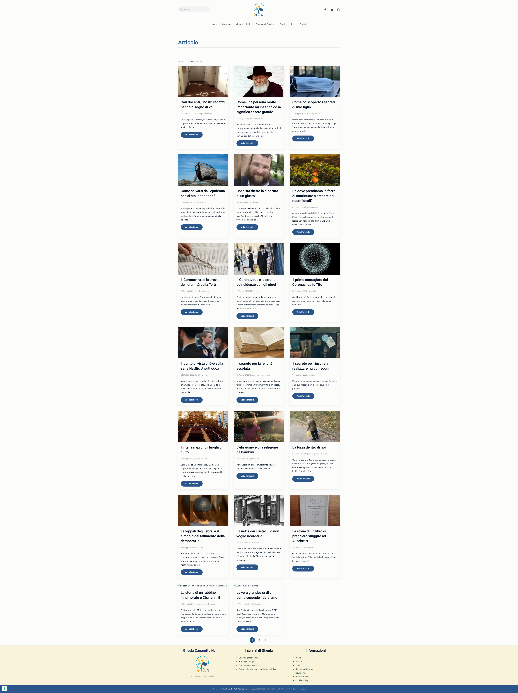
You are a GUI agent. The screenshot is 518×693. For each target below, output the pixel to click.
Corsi (282, 24)
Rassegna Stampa (304, 669)
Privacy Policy (302, 676)
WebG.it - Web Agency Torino (237, 689)
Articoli (298, 661)
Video (298, 657)
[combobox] (194, 9)
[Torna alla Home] (259, 9)
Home (214, 24)
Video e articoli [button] (243, 24)
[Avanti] (265, 640)
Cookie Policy (301, 680)
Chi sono (226, 24)
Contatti (303, 24)
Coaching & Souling (265, 24)
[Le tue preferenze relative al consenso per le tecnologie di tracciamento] (4, 688)
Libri (292, 24)
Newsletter (300, 672)
